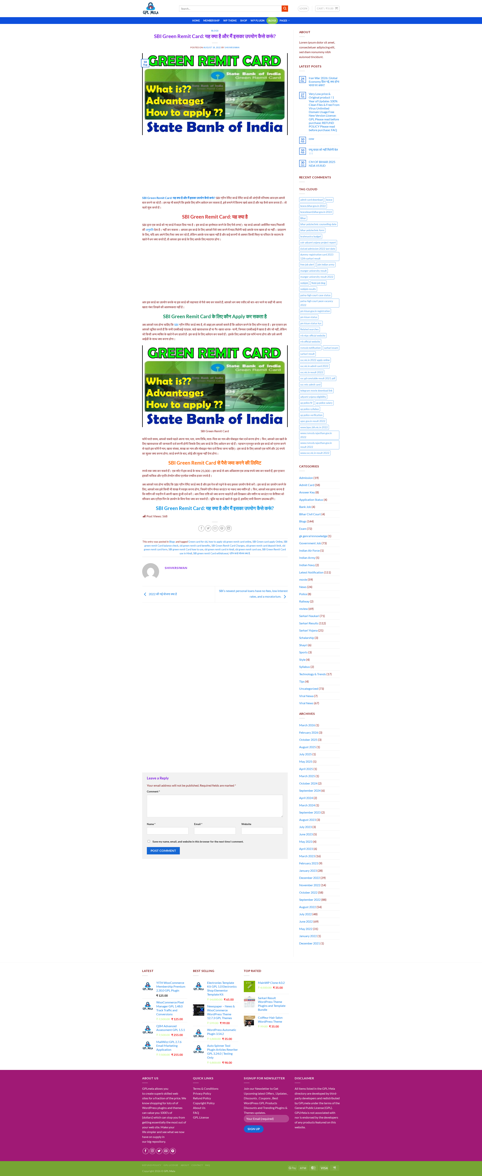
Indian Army (307, 557)
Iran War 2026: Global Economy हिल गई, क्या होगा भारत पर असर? (324, 81)
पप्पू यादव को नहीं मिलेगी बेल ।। (323, 151)
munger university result (313, 270)
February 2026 (308, 732)
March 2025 (307, 776)
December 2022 (309, 877)
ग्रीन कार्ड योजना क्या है (240, 553)
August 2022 (307, 907)
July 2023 (305, 827)
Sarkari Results (308, 623)
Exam (302, 528)
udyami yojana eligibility (313, 396)
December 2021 (309, 943)
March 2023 (307, 856)
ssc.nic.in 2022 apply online (315, 360)
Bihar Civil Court (310, 514)
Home (196, 20)
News (303, 587)
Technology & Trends (312, 674)
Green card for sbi (197, 541)
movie (303, 579)
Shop (243, 20)
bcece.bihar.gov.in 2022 (313, 205)
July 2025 (305, 754)
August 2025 (307, 747)
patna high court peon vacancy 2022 (316, 303)
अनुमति (149, 229)
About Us (199, 1107)
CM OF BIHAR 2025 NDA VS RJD (322, 163)
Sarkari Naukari (309, 616)
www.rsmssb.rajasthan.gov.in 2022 (316, 435)
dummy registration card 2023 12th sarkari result (316, 256)
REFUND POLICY (151, 1165)
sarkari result (307, 353)
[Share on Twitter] (208, 528)
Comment (153, 791)
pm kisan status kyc (311, 323)
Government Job (310, 543)
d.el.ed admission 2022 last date (317, 248)
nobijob (304, 282)
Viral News (306, 703)
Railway (304, 601)
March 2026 (307, 725)
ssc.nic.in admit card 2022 (314, 366)
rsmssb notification (310, 347)
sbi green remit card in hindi (219, 549)
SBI (176, 324)
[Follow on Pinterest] (173, 1151)
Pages (283, 20)
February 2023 (308, 863)
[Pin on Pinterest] (222, 528)
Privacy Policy (202, 1093)
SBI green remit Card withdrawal (210, 553)
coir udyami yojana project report (318, 242)
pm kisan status (308, 317)
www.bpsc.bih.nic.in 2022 (314, 427)
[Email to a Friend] (215, 528)
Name (151, 824)
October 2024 (308, 783)
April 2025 (306, 769)
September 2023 (310, 812)
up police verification (311, 415)
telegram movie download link (316, 390)
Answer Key (307, 492)
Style (302, 659)
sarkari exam (331, 347)
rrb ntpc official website (312, 335)
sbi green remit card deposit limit (263, 545)
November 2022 (309, 885)
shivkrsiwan (232, 47)
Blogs (272, 20)
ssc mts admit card (310, 384)
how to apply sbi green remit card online (230, 541)
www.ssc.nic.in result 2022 (314, 452)
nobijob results (308, 289)
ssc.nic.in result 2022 (311, 372)
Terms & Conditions (205, 1088)
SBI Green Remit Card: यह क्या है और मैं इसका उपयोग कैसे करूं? (178, 198)
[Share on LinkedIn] (229, 528)
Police (303, 594)
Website (246, 824)
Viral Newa (306, 696)
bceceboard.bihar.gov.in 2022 (316, 211)
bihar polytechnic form (312, 230)
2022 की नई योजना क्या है (162, 594)
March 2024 (307, 805)
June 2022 (306, 921)
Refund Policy (202, 1098)
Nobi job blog (318, 282)
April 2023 (306, 848)
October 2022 (308, 892)
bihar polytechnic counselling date (318, 224)
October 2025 (308, 739)
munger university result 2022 (316, 276)
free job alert (307, 264)
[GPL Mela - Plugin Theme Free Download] (157, 8)
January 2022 (308, 936)
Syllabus (304, 666)
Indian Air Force (309, 550)
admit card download (311, 199)
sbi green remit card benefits (195, 545)
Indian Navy (307, 565)
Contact (197, 1165)
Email (198, 824)
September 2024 (310, 790)
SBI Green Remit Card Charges (228, 545)
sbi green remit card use (248, 549)
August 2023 (307, 819)
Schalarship (306, 637)
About (185, 1165)
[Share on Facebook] (201, 528)
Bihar (303, 218)
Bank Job (305, 506)
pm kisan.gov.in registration (315, 311)
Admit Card (306, 485)
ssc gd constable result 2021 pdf (317, 378)
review (303, 608)
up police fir (306, 402)
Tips (302, 681)
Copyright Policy (204, 1103)
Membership (211, 20)
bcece (329, 199)
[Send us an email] (166, 1151)
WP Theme (230, 20)
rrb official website (310, 341)
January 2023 (308, 870)
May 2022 (305, 929)
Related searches (309, 329)
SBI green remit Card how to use (186, 549)
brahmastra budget (310, 236)
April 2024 (306, 798)
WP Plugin (258, 20)
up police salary (324, 402)
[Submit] (285, 8)
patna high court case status (315, 295)
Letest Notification (311, 572)
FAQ (196, 1112)
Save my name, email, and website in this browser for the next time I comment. (198, 841)
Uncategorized (308, 688)
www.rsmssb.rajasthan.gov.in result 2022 (316, 444)
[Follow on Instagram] (152, 1151)
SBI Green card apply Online (267, 541)
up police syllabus (309, 409)
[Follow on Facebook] (146, 1151)
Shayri (303, 645)
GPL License (201, 1117)
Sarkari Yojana (308, 630)
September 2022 (310, 899)
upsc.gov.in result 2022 (312, 421)
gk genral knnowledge (313, 536)
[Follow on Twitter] (159, 1151)
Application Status (311, 499)
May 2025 (305, 761)
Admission (306, 477)
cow (311, 138)
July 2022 (305, 914)
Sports (303, 652)
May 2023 (305, 841)
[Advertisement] (215, 167)
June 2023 (306, 834)
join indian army (325, 264)
